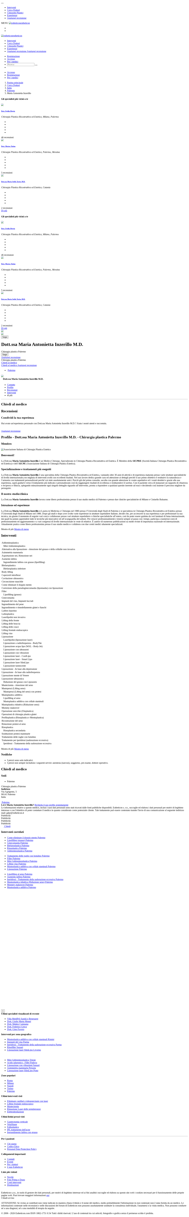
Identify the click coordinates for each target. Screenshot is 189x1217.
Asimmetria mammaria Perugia (21, 1068)
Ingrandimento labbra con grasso (22, 1132)
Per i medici (12, 61)
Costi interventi (14, 1182)
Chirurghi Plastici (15, 12)
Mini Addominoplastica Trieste (21, 1060)
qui (47, 1195)
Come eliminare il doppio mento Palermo (26, 837)
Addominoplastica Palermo (19, 851)
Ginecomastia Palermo (17, 843)
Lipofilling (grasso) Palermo (20, 840)
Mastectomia (13, 1106)
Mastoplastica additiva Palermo (21, 887)
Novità (10, 1177)
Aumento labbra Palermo (18, 876)
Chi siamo (12, 1144)
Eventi (10, 1161)
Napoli (10, 1086)
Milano (10, 1083)
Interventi (11, 7)
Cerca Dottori (13, 10)
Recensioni (12, 390)
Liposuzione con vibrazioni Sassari (23, 1065)
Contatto (11, 384)
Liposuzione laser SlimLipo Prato (22, 1070)
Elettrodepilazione (15, 1111)
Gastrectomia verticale (17, 1121)
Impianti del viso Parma (18, 1042)
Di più (4, 210)
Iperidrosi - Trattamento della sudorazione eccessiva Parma (34, 1044)
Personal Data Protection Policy (22, 1149)
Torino (10, 1088)
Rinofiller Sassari (15, 1047)
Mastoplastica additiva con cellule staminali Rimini (30, 1039)
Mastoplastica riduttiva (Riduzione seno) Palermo (30, 882)
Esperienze (12, 15)
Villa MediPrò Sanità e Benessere (22, 1018)
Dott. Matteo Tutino (8, 146)
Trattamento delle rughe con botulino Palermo (28, 856)
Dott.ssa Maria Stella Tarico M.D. (13, 181)
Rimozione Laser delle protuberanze (24, 1109)
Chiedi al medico (9, 362)
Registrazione (13, 56)
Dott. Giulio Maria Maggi (19, 1021)
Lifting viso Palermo (16, 864)
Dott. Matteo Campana (17, 1024)
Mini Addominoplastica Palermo (22, 861)
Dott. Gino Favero (15, 1029)
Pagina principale (15, 82)
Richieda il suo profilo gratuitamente (51, 805)
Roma (10, 1080)
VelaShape (12, 1124)
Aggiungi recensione (16, 18)
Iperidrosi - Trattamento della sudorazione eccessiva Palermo (35, 879)
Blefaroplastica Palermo (18, 845)
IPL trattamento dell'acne (18, 1129)
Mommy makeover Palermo (20, 884)
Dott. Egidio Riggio (8, 111)
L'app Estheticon (15, 1167)
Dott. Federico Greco (17, 1026)
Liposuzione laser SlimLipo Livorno (24, 1050)
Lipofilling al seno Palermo (19, 874)
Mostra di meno (21, 529)
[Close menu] (2, 3)
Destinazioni (13, 1185)
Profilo (10, 387)
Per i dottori (12, 1164)
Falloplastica (13, 1127)
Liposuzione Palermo (17, 869)
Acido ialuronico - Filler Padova (22, 1062)
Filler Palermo (13, 858)
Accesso (11, 59)
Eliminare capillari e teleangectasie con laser (27, 1101)
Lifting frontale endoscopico (20, 1104)
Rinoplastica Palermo (17, 848)
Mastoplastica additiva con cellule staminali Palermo (31, 866)
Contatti (10, 1159)
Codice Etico (13, 1146)
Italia (9, 88)
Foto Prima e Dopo (16, 1179)
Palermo (11, 90)
